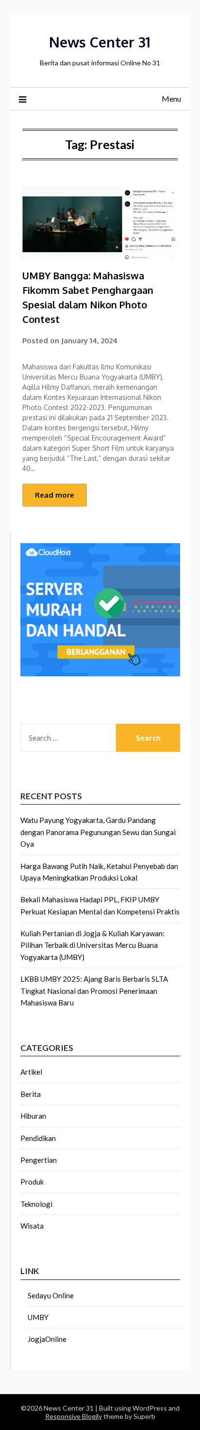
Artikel (31, 1071)
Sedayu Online (51, 1295)
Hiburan (33, 1115)
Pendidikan (38, 1138)
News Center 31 (99, 42)
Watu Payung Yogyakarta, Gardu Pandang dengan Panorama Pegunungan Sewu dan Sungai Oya (98, 832)
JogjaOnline (47, 1339)
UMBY (38, 1317)
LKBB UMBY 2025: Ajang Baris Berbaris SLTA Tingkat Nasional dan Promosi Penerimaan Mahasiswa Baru (94, 990)
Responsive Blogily (73, 1416)
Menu (171, 98)
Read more (54, 495)
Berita (30, 1094)
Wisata (32, 1225)
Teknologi (36, 1204)
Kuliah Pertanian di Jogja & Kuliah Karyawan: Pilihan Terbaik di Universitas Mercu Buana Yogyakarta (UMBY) (92, 945)
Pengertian (38, 1160)
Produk (32, 1181)
